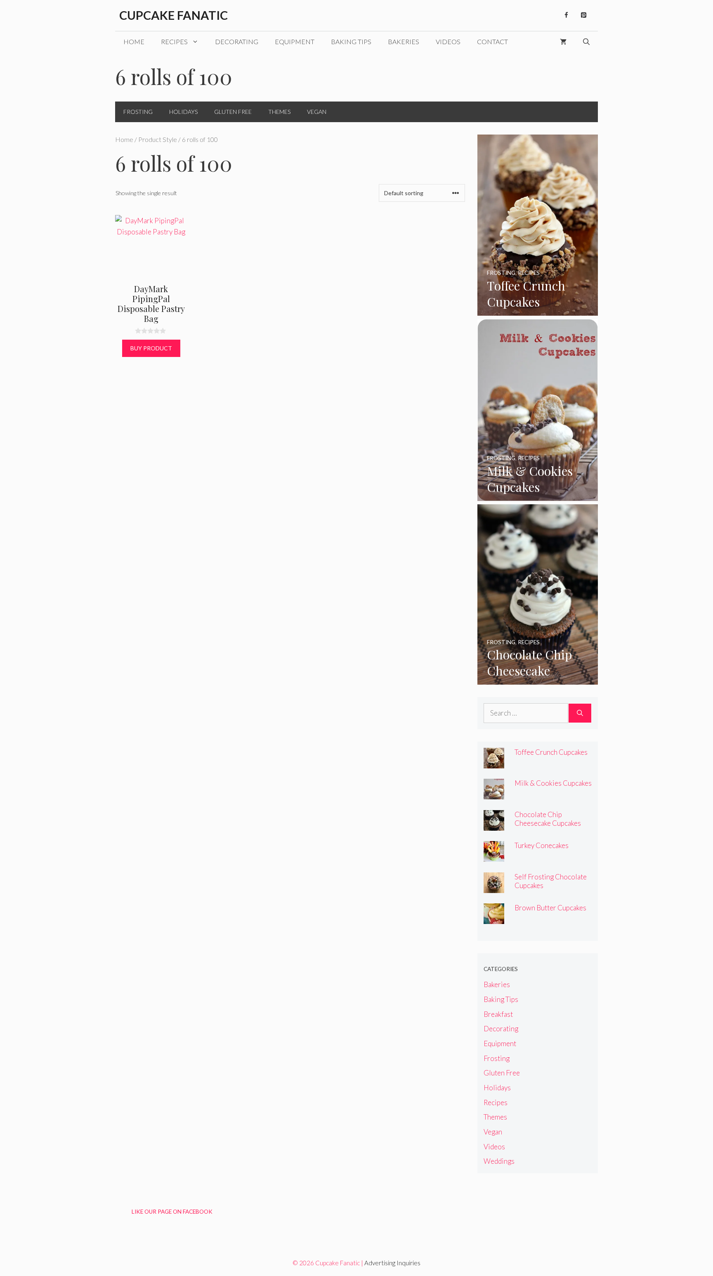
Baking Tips (351, 41)
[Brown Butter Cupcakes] (494, 918)
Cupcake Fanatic (173, 15)
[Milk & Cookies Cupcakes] (537, 495)
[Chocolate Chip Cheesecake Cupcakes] (537, 679)
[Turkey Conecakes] (494, 856)
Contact (492, 41)
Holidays (183, 111)
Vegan (316, 111)
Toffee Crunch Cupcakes (551, 752)
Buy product (151, 348)
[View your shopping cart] (563, 41)
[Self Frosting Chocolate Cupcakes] (494, 887)
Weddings (499, 1161)
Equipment (294, 41)
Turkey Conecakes (542, 845)
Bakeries (403, 41)
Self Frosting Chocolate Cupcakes (551, 881)
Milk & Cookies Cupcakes (553, 783)
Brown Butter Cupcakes (550, 907)
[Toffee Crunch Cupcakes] (537, 310)
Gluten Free (233, 111)
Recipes (174, 41)
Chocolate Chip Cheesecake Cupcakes (548, 818)
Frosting (138, 111)
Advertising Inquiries (392, 1263)
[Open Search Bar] (586, 41)
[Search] (580, 713)
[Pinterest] (583, 15)
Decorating (236, 41)
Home (133, 41)
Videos (448, 41)
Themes (279, 111)
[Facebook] (566, 15)
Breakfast (498, 1014)
